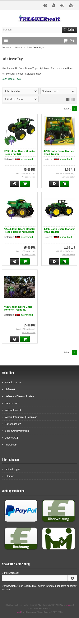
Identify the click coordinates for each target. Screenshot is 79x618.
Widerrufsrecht (13, 410)
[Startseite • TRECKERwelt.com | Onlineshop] (39, 18)
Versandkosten (28, 177)
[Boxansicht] (68, 99)
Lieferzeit (10, 389)
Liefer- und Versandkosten (19, 396)
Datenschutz (12, 403)
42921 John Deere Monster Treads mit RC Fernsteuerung (19, 154)
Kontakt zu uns (13, 382)
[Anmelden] (72, 578)
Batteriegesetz (13, 423)
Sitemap (9, 476)
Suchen (69, 29)
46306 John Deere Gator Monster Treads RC (18, 308)
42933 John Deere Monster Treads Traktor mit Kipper (19, 230)
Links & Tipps (12, 469)
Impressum (11, 444)
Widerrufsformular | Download (21, 417)
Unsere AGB (12, 437)
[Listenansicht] (73, 99)
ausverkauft (27, 159)
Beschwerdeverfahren (17, 430)
